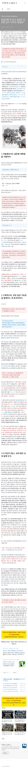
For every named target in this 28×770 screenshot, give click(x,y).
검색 (21, 3)
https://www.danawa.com (9, 659)
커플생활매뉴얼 (16, 679)
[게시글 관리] (9, 672)
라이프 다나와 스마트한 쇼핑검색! (9, 662)
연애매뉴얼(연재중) (7, 679)
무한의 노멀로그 (6, 745)
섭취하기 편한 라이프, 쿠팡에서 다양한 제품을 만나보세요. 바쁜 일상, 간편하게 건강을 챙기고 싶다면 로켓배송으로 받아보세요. (14, 653)
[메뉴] (25, 3)
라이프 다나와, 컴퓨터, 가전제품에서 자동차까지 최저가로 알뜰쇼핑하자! (9, 665)
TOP (25, 766)
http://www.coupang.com (9, 648)
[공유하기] (7, 672)
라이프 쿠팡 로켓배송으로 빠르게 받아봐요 (13, 651)
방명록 (8, 9)
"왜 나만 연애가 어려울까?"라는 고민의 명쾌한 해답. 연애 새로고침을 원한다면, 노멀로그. (10, 748)
